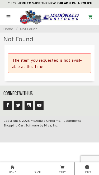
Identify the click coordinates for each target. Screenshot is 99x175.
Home (8, 28)
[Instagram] (29, 105)
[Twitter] (18, 105)
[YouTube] (39, 105)
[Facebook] (7, 105)
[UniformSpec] (49, 16)
